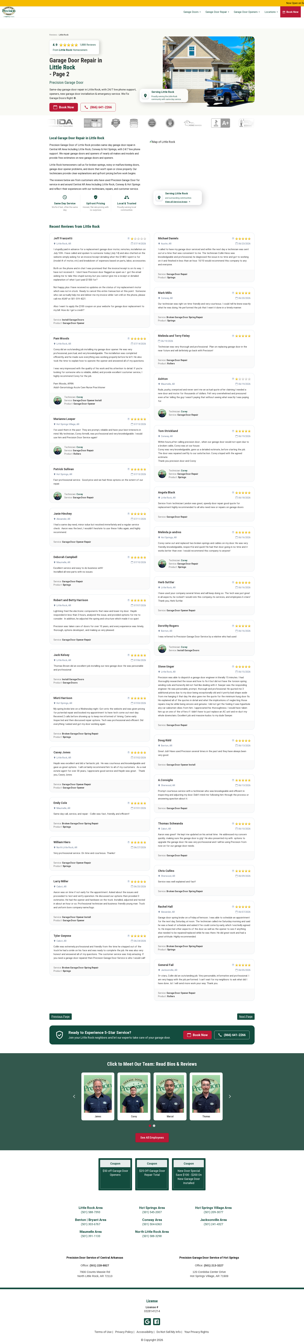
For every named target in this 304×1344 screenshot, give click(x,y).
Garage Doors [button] (191, 11)
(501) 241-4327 (213, 1224)
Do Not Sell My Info (169, 1332)
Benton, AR (166, 631)
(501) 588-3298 (152, 1236)
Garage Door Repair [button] (217, 11)
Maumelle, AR (63, 562)
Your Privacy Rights (196, 1332)
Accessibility (144, 1332)
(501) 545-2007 (152, 1212)
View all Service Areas (176, 202)
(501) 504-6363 (152, 1224)
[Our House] (208, 123)
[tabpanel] (98, 1095)
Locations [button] (270, 11)
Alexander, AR (63, 519)
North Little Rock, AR (67, 847)
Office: (95, 1265)
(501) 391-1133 (90, 1236)
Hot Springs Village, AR (68, 424)
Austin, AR (166, 243)
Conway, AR (167, 298)
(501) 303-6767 (90, 1224)
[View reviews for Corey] (58, 400)
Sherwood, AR (168, 785)
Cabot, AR (61, 886)
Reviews (53, 35)
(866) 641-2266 (101, 107)
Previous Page (60, 1016)
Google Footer (147, 1321)
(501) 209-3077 (213, 1212)
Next (230, 1096)
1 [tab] (150, 1125)
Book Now (66, 107)
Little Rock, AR (64, 243)
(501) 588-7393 (90, 1212)
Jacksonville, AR (169, 970)
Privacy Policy (124, 1332)
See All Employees (152, 1137)
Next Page (246, 1016)
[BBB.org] (158, 123)
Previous (74, 1096)
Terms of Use (103, 1332)
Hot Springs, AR (64, 474)
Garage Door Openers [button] (246, 11)
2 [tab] (154, 1125)
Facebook (156, 1321)
